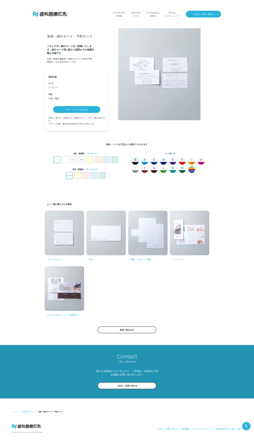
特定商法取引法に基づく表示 (228, 429)
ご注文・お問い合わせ (167, 429)
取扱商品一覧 (27, 412)
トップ (14, 412)
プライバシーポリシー (202, 429)
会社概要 (185, 429)
